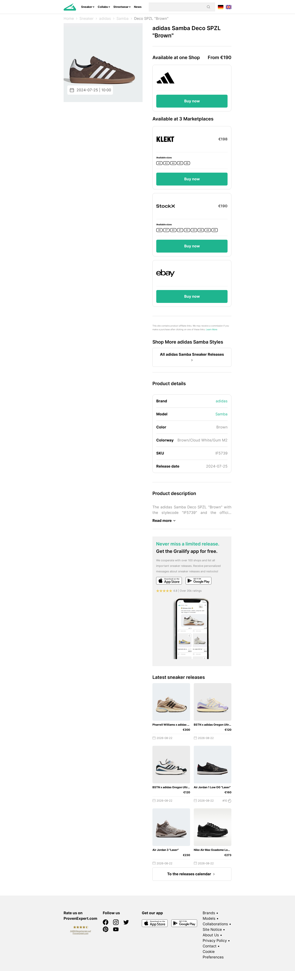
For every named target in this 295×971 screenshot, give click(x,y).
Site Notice (212, 929)
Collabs (103, 6)
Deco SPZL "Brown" (151, 18)
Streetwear (120, 6)
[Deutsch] (220, 7)
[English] (228, 7)
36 (159, 230)
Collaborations (215, 924)
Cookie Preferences (213, 954)
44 (173, 163)
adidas (105, 18)
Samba (122, 18)
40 (173, 230)
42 (159, 163)
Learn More (211, 329)
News (138, 6)
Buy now (192, 101)
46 (187, 163)
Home (69, 18)
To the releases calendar (189, 874)
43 (166, 163)
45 (180, 163)
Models (209, 918)
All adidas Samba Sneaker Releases (192, 354)
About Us (211, 935)
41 (180, 230)
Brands (209, 913)
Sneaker (86, 6)
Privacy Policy (215, 940)
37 (166, 230)
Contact (209, 946)
